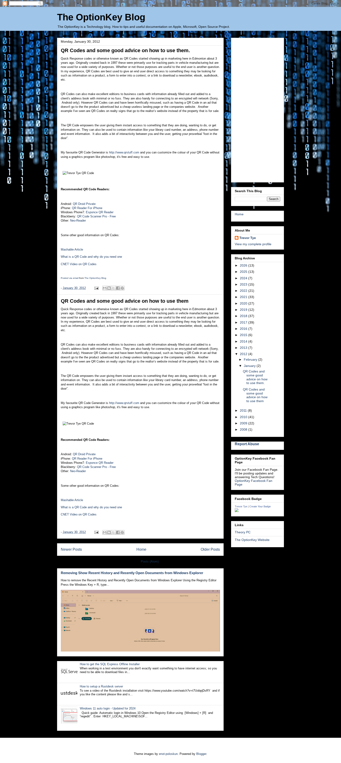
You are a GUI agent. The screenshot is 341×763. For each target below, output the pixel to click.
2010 (244, 417)
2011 (244, 410)
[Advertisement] (257, 109)
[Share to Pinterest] (122, 288)
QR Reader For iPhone (87, 208)
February (251, 359)
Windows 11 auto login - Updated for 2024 (107, 708)
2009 (244, 423)
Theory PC (243, 532)
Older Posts (210, 549)
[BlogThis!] (109, 288)
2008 (244, 429)
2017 (244, 322)
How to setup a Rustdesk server (101, 686)
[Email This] (104, 288)
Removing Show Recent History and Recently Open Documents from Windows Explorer (132, 573)
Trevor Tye (247, 238)
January (250, 366)
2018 (244, 316)
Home (141, 549)
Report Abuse (247, 444)
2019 (244, 310)
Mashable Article (72, 249)
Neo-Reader (78, 220)
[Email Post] (96, 288)
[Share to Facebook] (118, 288)
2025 (244, 271)
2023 (244, 284)
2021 (244, 297)
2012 (244, 354)
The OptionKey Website (252, 540)
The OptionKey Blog (101, 17)
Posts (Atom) (150, 561)
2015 (244, 335)
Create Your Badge (260, 506)
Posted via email (69, 278)
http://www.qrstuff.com (124, 152)
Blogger (201, 754)
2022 (244, 290)
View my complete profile (253, 244)
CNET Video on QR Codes (79, 264)
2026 (244, 265)
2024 (244, 278)
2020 (244, 303)
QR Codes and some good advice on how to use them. (125, 50)
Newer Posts (71, 549)
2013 (244, 348)
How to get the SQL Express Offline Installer (110, 664)
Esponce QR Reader (99, 212)
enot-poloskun (168, 754)
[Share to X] (113, 288)
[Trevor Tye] (236, 511)
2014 (244, 341)
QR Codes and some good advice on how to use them (125, 301)
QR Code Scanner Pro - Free (96, 216)
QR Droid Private (84, 204)
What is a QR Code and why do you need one (91, 256)
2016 (244, 329)
